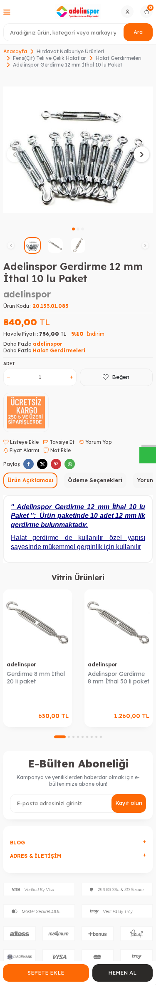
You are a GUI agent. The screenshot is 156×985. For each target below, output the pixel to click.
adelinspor (27, 294)
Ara (138, 32)
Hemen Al (122, 972)
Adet (9, 363)
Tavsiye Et (61, 442)
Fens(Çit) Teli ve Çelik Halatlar (49, 58)
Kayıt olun (128, 802)
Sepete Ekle (45, 972)
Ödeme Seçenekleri (95, 480)
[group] (78, 149)
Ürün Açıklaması (30, 480)
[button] (73, 229)
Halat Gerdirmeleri (118, 58)
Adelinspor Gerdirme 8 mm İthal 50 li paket (118, 678)
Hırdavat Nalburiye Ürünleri (70, 51)
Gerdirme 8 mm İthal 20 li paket (36, 678)
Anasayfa (15, 51)
